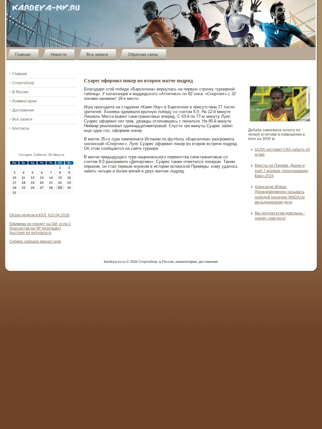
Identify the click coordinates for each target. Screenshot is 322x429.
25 (23, 187)
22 (60, 182)
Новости (58, 54)
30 (69, 187)
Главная (23, 54)
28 (51, 187)
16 (69, 177)
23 (69, 182)
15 (60, 177)
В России (20, 92)
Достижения (23, 110)
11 (23, 177)
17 (14, 182)
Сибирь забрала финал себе (35, 241)
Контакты (20, 128)
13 (42, 177)
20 (42, 182)
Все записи (97, 54)
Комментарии (24, 101)
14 (51, 177)
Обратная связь (143, 54)
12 (33, 177)
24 (14, 187)
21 (51, 182)
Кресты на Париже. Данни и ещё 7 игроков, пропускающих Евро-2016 (281, 170)
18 (23, 182)
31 (14, 192)
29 (60, 187)
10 (14, 177)
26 (33, 187)
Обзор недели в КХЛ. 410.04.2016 (39, 215)
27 (42, 187)
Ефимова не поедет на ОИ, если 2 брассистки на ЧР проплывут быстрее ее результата (40, 228)
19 (33, 182)
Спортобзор (23, 83)
